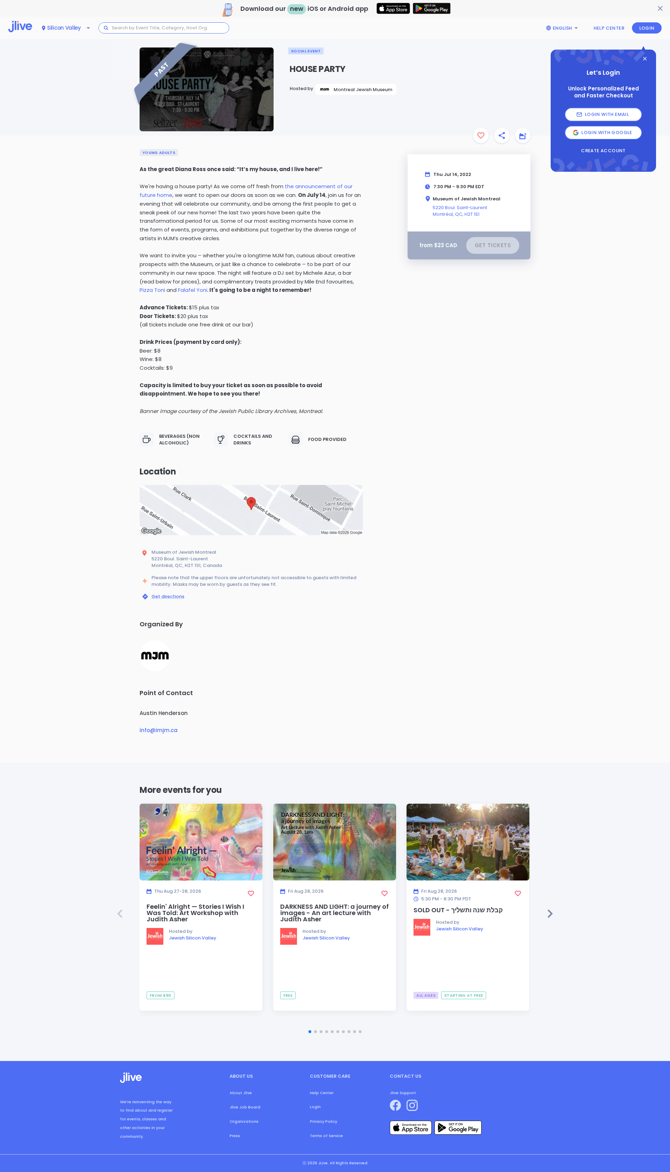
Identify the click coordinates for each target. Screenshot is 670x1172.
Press (235, 1135)
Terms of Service (326, 1135)
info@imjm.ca (159, 730)
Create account (603, 151)
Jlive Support (403, 1093)
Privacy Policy (323, 1121)
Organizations (244, 1121)
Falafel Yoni (192, 290)
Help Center (609, 28)
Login (647, 28)
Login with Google (606, 132)
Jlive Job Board (245, 1107)
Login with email (607, 114)
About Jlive (241, 1093)
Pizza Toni (152, 290)
